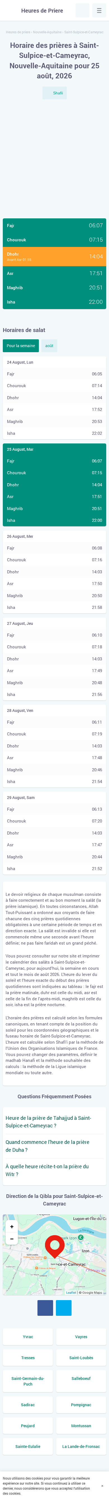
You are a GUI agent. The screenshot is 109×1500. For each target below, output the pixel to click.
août (49, 345)
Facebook (45, 1308)
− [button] (12, 1238)
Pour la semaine (21, 345)
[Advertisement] (54, 159)
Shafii (58, 93)
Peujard (28, 1425)
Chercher (82, 10)
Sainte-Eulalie (27, 1446)
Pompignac (81, 1404)
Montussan (81, 1425)
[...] (99, 10)
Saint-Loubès (81, 1357)
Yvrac (28, 1336)
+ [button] (12, 1226)
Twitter (64, 1308)
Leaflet (71, 1293)
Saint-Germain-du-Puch (27, 1381)
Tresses (28, 1357)
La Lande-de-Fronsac (81, 1446)
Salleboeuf (81, 1378)
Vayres (81, 1336)
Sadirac (28, 1404)
